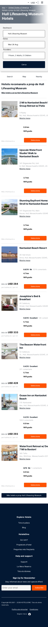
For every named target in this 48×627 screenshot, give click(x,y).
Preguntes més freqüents (24, 549)
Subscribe (39, 588)
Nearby (39, 76)
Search (10, 76)
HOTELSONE (26, 602)
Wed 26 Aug (13, 44)
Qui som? (24, 540)
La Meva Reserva (24, 566)
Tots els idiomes (24, 571)
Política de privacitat (20, 609)
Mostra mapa (24, 118)
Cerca (24, 64)
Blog (24, 527)
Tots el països (24, 523)
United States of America (18, 7)
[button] (25, 2)
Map (24, 76)
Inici (3, 7)
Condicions (34, 609)
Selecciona (35, 140)
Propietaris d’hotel (23, 545)
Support (24, 562)
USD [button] (33, 2)
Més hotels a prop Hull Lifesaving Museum (19, 93)
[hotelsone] (11, 2)
